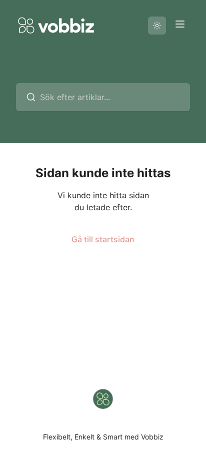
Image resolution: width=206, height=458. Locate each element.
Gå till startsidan (103, 239)
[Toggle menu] (180, 24)
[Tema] (157, 26)
